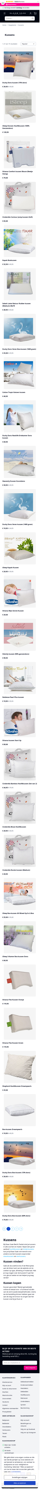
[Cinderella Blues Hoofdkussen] (20, 808)
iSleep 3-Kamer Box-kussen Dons (15, 956)
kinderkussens (28, 1249)
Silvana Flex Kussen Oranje (13, 1000)
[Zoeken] (33, 18)
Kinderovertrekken (27, 1385)
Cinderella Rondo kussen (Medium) (16, 870)
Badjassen (5, 1420)
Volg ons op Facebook (28, 1429)
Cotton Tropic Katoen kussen (13, 392)
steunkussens (8, 1256)
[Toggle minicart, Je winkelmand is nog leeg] (35, 13)
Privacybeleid (6, 1412)
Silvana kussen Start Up (11, 740)
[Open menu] (4, 13)
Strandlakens (6, 1427)
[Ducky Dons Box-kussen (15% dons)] (20, 1153)
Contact (4, 1405)
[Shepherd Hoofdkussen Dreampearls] (20, 1067)
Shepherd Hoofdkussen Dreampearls (16, 1086)
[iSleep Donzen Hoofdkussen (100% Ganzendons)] (20, 107)
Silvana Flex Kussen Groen (12, 1043)
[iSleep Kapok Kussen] (20, 548)
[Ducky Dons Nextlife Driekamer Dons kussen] (20, 416)
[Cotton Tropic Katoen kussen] (20, 373)
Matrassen (24, 1398)
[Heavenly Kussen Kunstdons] (20, 462)
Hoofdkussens (25, 1395)
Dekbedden (24, 1392)
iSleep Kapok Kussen (10, 567)
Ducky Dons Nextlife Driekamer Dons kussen (17, 436)
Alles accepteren (20, 1483)
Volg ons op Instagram (28, 1432)
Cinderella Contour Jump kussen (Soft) (17, 217)
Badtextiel (5, 1423)
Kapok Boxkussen (9, 260)
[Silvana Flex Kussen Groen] (20, 1024)
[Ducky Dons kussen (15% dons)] (20, 63)
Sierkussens (6, 1430)
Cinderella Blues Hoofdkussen (14, 827)
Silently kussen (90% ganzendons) (15, 654)
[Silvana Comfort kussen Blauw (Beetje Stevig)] (20, 152)
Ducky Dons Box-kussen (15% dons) (16, 1172)
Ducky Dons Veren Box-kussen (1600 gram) (19, 349)
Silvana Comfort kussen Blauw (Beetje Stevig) (17, 172)
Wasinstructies (7, 1395)
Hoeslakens (24, 1388)
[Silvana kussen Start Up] (20, 721)
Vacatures (5, 1402)
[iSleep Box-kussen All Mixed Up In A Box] (20, 894)
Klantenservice (7, 1382)
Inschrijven (30, 1368)
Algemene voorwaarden (10, 1408)
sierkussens (21, 1256)
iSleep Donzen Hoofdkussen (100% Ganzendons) (15, 127)
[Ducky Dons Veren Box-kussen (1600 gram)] (20, 330)
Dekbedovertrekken (27, 1382)
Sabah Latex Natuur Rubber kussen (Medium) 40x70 (16, 304)
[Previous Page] (4, 1229)
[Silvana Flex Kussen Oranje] (20, 980)
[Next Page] (21, 1229)
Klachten (5, 1392)
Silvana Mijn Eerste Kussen (13, 611)
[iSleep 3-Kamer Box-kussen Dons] (20, 937)
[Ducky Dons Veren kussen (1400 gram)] (20, 505)
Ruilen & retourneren (9, 1389)
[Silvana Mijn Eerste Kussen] (20, 592)
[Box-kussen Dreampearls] (20, 1110)
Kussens (21, 25)
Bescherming (25, 1408)
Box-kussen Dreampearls (12, 1129)
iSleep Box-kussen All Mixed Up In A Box (18, 913)
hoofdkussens (15, 1249)
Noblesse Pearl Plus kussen (13, 697)
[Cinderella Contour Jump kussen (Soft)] (20, 198)
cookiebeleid (15, 1472)
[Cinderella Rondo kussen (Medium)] (20, 851)
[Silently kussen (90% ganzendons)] (20, 635)
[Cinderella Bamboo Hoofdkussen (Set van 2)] (20, 764)
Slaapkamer (12, 25)
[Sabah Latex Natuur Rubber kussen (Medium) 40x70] (20, 284)
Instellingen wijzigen (19, 1477)
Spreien (23, 1405)
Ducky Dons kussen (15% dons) (14, 83)
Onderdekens (25, 1401)
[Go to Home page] (18, 14)
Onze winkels (6, 1398)
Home (4, 25)
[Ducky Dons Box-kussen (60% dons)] (20, 1197)
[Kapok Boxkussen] (20, 241)
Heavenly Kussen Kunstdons (13, 481)
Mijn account (6, 1385)
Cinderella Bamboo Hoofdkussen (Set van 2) (19, 784)
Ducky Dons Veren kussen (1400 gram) (17, 524)
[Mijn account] (30, 13)
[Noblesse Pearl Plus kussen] (20, 678)
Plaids (4, 1437)
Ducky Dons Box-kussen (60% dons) (16, 1216)
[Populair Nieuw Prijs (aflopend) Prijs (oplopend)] (28, 44)
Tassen (4, 1433)
